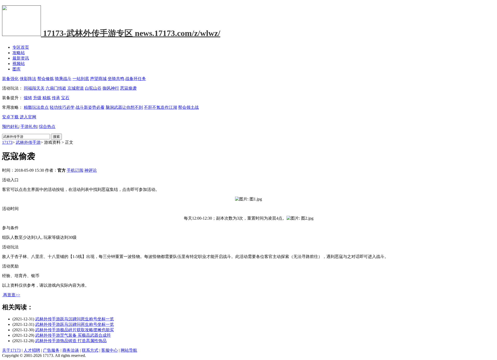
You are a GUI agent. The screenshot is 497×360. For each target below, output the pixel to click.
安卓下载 (10, 117)
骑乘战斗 (63, 78)
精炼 (46, 98)
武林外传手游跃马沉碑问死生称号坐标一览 (74, 319)
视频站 (18, 63)
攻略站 (18, 53)
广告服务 (51, 350)
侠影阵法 (28, 78)
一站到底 (80, 78)
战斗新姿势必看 (90, 107)
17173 (7, 142)
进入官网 (28, 117)
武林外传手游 (28, 142)
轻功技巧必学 (62, 107)
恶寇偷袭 (128, 88)
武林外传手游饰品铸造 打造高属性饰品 (71, 341)
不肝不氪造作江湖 (160, 107)
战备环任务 (135, 78)
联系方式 (90, 350)
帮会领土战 (188, 107)
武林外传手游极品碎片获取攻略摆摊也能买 (74, 330)
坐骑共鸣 (116, 78)
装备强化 (10, 78)
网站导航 (129, 350)
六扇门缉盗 (56, 88)
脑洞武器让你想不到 (124, 107)
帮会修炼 (45, 78)
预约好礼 (10, 126)
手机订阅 (75, 170)
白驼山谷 (93, 88)
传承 (56, 98)
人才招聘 (32, 350)
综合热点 (47, 126)
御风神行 (111, 88)
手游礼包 (28, 126)
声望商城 (98, 78)
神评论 (90, 170)
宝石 (65, 98)
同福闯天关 (34, 88)
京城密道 (75, 88)
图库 (16, 69)
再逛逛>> (11, 295)
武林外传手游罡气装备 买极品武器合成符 (73, 335)
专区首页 (20, 47)
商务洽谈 (70, 350)
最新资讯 (20, 58)
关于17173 (11, 350)
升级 (37, 98)
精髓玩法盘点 (36, 107)
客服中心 (109, 350)
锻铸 (28, 98)
